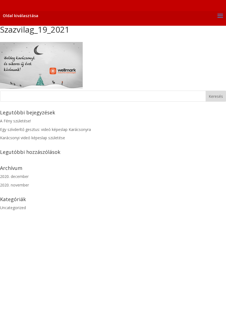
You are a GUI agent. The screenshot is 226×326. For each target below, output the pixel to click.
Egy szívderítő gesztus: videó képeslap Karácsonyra (45, 129)
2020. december (14, 176)
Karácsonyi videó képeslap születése (32, 137)
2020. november (14, 185)
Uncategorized (13, 207)
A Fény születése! (15, 120)
